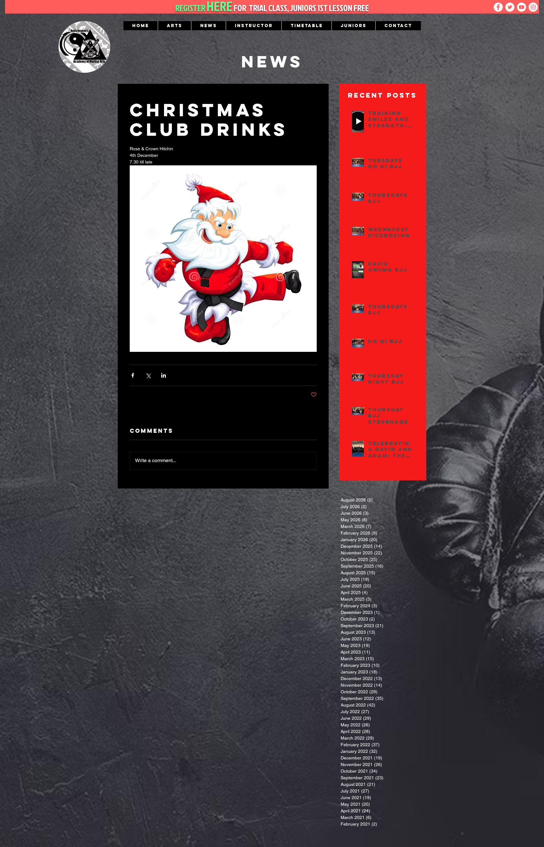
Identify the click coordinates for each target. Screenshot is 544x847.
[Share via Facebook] (133, 375)
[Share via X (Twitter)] (148, 375)
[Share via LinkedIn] (164, 375)
